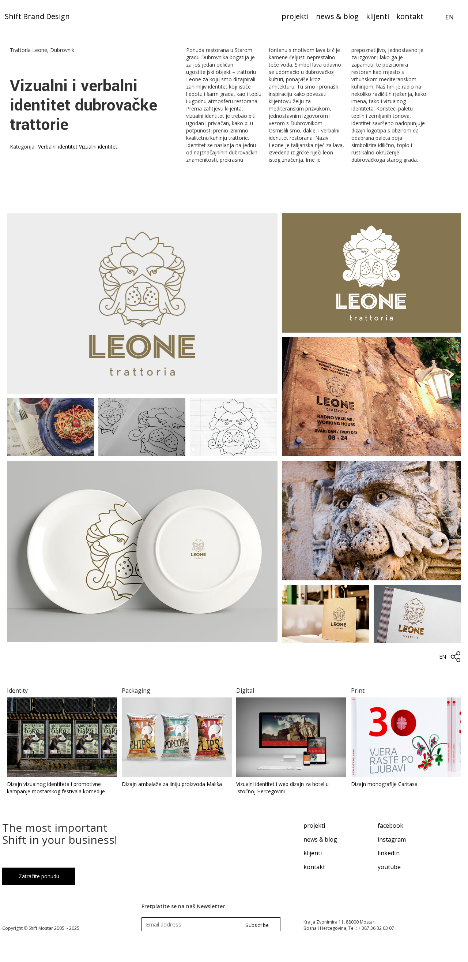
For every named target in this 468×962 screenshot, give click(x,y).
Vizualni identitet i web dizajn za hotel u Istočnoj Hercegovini (282, 788)
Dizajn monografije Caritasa (384, 784)
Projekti (295, 17)
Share (455, 657)
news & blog (320, 839)
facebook (390, 825)
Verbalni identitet (58, 146)
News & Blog (337, 17)
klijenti (312, 853)
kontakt (314, 867)
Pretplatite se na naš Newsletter (183, 906)
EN (449, 17)
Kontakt (409, 17)
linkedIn (389, 853)
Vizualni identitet (98, 146)
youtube (389, 867)
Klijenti (377, 17)
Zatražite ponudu (39, 876)
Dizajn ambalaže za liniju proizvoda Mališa (172, 784)
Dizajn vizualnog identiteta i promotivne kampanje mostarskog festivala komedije (56, 788)
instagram (392, 839)
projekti (314, 825)
